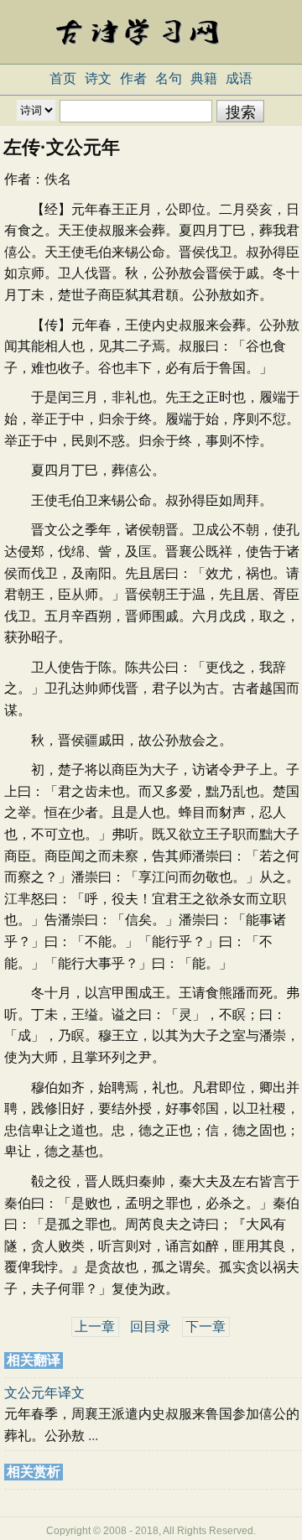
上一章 (95, 1326)
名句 (168, 78)
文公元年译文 (44, 1393)
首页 (62, 78)
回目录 (150, 1326)
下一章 (205, 1326)
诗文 (98, 78)
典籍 (203, 78)
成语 (239, 78)
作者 (133, 78)
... (93, 1435)
